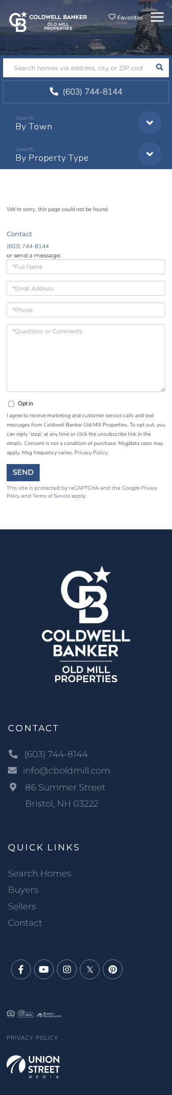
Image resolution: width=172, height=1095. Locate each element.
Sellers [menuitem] (22, 906)
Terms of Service (51, 495)
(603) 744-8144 (91, 92)
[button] (159, 67)
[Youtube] (43, 970)
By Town (33, 126)
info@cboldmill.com (66, 770)
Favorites (129, 17)
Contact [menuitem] (25, 923)
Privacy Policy (91, 452)
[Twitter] (89, 970)
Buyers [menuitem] (23, 889)
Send (23, 472)
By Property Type (52, 158)
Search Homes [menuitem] (39, 873)
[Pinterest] (112, 970)
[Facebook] (20, 970)
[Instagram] (66, 970)
